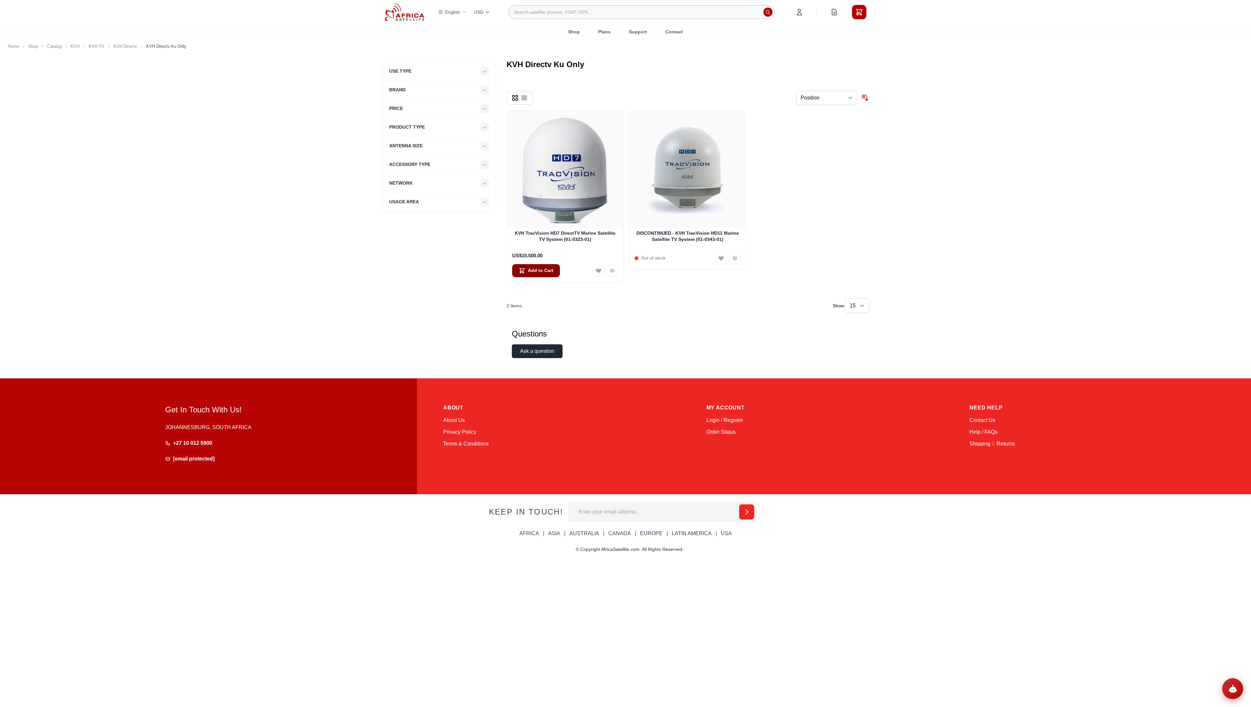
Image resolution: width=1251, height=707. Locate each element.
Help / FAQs (983, 432)
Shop (574, 31)
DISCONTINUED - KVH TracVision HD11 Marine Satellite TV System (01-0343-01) (687, 236)
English (452, 12)
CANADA (619, 533)
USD (478, 12)
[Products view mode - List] (524, 98)
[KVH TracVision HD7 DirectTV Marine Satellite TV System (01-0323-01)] (565, 169)
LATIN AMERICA (692, 533)
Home (13, 46)
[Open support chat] (1232, 688)
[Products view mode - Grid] (515, 98)
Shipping (979, 443)
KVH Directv (125, 46)
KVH (75, 46)
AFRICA (529, 533)
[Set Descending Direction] (865, 98)
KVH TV (96, 46)
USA (726, 533)
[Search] (768, 12)
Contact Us (982, 420)
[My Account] (799, 12)
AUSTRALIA (584, 533)
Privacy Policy (459, 432)
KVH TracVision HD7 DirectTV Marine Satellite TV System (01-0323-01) (565, 236)
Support (638, 31)
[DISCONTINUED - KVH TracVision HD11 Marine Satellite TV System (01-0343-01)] (687, 169)
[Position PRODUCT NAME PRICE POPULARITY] (826, 98)
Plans (604, 31)
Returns (1006, 443)
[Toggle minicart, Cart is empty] (859, 12)
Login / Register (724, 420)
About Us (454, 420)
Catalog (54, 46)
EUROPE (651, 533)
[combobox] (641, 12)
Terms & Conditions (466, 443)
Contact (674, 31)
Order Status (721, 432)
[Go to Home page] (404, 12)
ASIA (554, 533)
